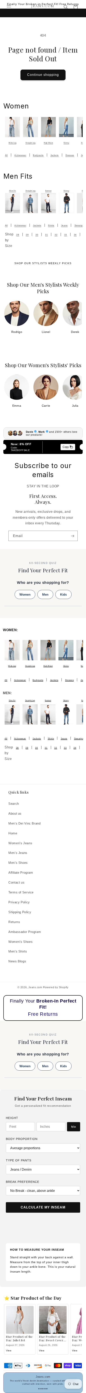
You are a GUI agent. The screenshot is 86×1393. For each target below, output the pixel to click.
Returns (14, 922)
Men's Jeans (17, 853)
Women (24, 594)
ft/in (73, 1126)
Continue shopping (43, 75)
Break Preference (22, 1181)
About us (15, 813)
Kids (63, 594)
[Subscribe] (72, 536)
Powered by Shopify (55, 987)
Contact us (16, 882)
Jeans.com (35, 987)
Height (12, 1118)
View (8, 1350)
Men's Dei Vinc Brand (24, 823)
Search (13, 803)
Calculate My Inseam (43, 1207)
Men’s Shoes (18, 862)
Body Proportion (22, 1139)
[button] (9, 7)
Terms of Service (21, 892)
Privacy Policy (19, 902)
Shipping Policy (19, 912)
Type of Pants (18, 1160)
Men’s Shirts (17, 951)
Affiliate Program (20, 872)
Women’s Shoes (20, 941)
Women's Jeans (20, 843)
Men (45, 594)
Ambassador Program (24, 932)
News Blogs (17, 961)
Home (12, 833)
